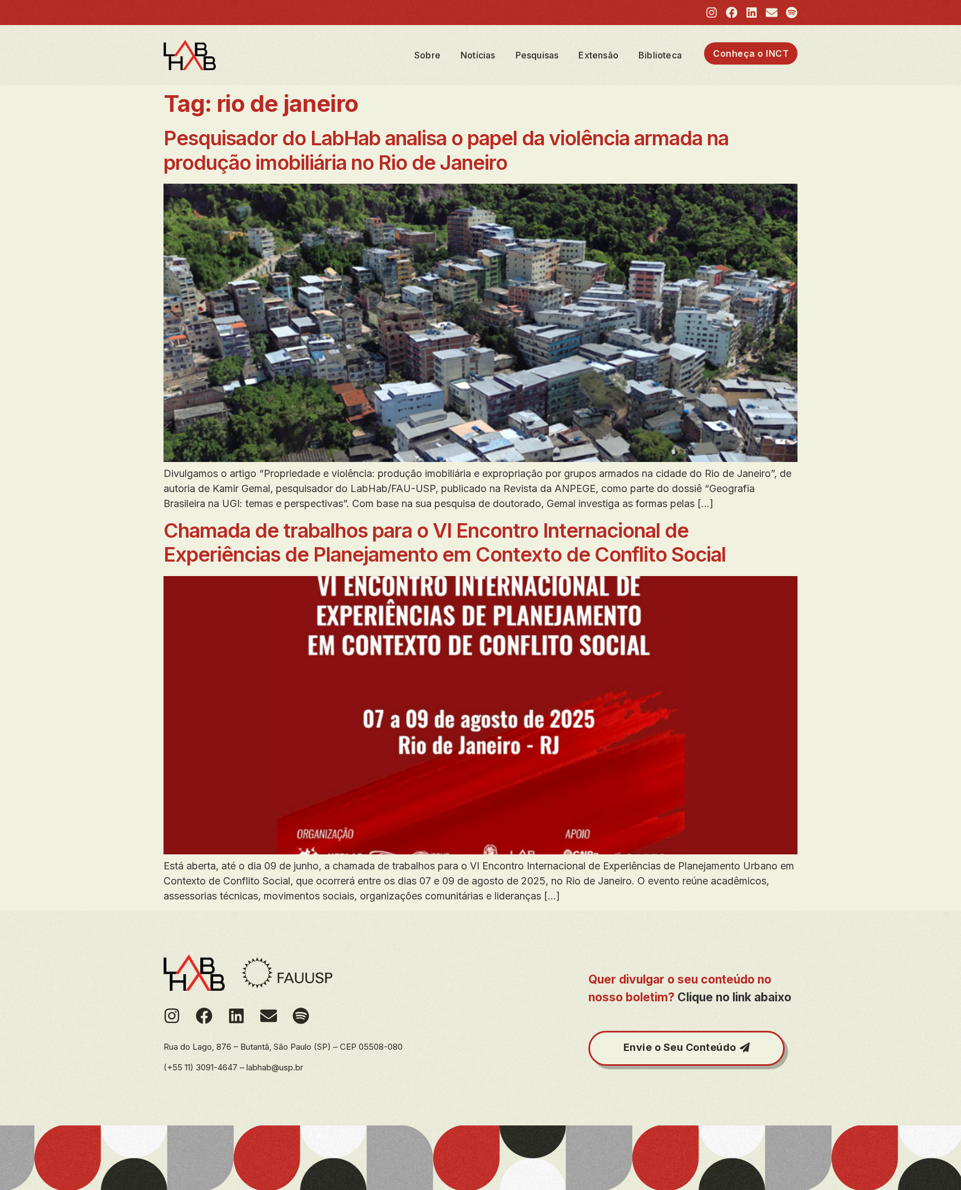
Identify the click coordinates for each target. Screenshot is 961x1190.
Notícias (478, 55)
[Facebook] (731, 12)
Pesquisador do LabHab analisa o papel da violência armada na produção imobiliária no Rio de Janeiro (446, 150)
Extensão (598, 55)
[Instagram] (711, 12)
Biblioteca (660, 55)
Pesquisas (537, 55)
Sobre (427, 55)
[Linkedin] (751, 12)
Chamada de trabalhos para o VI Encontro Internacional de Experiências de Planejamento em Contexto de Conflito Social (445, 542)
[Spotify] (791, 12)
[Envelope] (771, 12)
